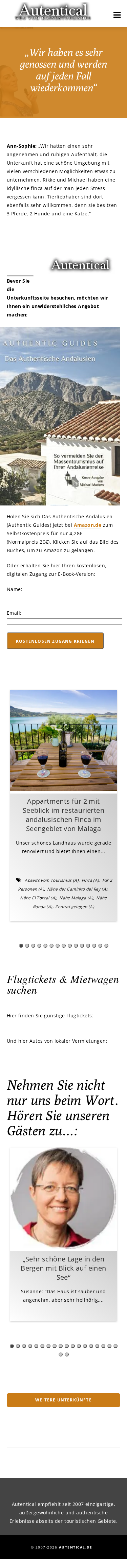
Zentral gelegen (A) (74, 907)
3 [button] (33, 946)
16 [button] (103, 1346)
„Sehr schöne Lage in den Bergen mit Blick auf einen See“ (63, 1268)
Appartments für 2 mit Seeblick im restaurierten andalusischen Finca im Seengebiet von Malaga (63, 815)
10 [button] (76, 946)
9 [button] (70, 946)
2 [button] (27, 946)
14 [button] (100, 946)
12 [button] (88, 946)
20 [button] (67, 1354)
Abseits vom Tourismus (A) (52, 880)
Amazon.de (88, 525)
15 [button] (106, 946)
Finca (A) (90, 880)
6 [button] (51, 946)
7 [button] (58, 946)
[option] (63, 805)
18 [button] (115, 1346)
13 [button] (94, 946)
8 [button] (64, 946)
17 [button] (109, 1346)
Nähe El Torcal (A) (38, 898)
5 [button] (45, 946)
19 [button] (61, 1354)
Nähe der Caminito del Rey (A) (77, 889)
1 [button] (21, 946)
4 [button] (39, 946)
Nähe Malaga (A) (76, 898)
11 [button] (82, 946)
